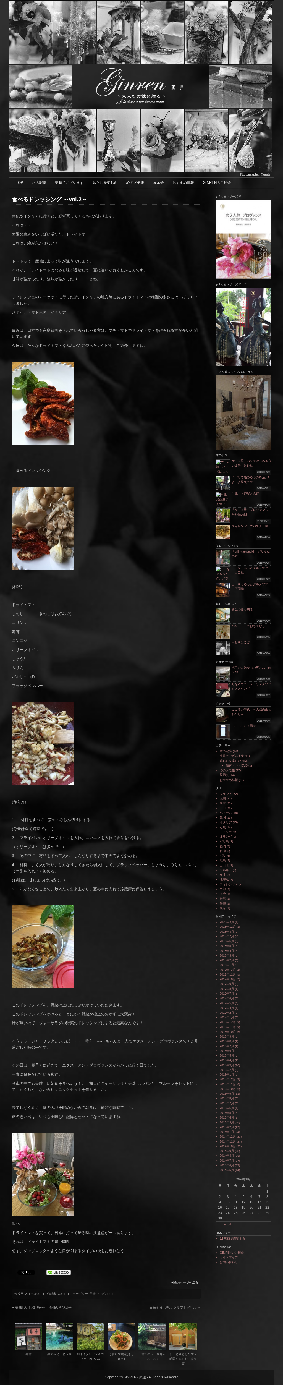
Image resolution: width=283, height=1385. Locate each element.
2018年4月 (227, 950)
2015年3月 (227, 1122)
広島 (223, 860)
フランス (226, 793)
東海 (223, 908)
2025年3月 (227, 922)
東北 (223, 874)
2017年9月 (227, 984)
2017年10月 (228, 979)
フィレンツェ (229, 884)
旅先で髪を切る (242, 609)
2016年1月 (227, 1074)
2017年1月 (227, 1017)
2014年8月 (227, 1155)
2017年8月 (227, 989)
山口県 (224, 865)
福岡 (223, 846)
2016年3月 (227, 1065)
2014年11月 (228, 1141)
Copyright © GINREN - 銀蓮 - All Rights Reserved (142, 1377)
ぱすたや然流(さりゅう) (121, 1356)
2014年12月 (228, 1136)
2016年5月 (227, 1055)
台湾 (223, 851)
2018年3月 (227, 955)
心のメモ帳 (135, 183)
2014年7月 (227, 1160)
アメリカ (226, 831)
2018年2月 (227, 960)
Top (270, 1372)
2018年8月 (227, 931)
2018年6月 (227, 941)
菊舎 (28, 1354)
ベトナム (226, 812)
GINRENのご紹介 (217, 183)
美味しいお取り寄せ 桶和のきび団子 (43, 1308)
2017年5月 (227, 1003)
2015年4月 (227, 1117)
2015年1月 (227, 1131)
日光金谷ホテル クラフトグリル (172, 1308)
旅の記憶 (39, 183)
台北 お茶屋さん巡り (247, 493)
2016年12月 (228, 1022)
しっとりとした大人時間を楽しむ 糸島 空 (183, 1358)
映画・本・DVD (237, 765)
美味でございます (69, 183)
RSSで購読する (234, 1238)
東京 (223, 803)
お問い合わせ (229, 1262)
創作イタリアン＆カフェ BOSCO (90, 1356)
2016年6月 (227, 1050)
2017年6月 (227, 998)
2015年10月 (228, 1089)
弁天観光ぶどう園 (59, 1354)
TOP (19, 183)
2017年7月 (227, 993)
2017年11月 (228, 974)
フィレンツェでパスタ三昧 (250, 526)
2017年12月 (228, 969)
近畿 (223, 827)
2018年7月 (227, 936)
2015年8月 (227, 1098)
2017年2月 (227, 1012)
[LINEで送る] (58, 1272)
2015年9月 (227, 1093)
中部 (223, 889)
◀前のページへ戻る (184, 1282)
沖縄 (223, 903)
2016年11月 (228, 1027)
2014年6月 (227, 1165)
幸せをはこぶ (241, 642)
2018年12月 (228, 926)
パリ (223, 855)
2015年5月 (227, 1112)
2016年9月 (227, 1036)
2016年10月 (228, 1031)
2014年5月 (227, 1170)
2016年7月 (227, 1046)
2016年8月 (227, 1041)
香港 (223, 898)
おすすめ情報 (183, 183)
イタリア (226, 822)
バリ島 (224, 841)
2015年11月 (228, 1084)
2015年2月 (227, 1127)
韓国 (223, 817)
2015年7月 (227, 1103)
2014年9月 (227, 1151)
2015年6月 (227, 1108)
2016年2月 (227, 1070)
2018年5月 (227, 945)
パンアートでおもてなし (250, 626)
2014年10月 (228, 1146)
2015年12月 (228, 1079)
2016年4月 (227, 1060)
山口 (223, 808)
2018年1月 (227, 964)
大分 (223, 893)
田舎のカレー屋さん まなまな (152, 1356)
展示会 (158, 183)
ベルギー (226, 870)
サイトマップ (229, 1257)
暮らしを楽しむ (105, 183)
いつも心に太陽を (244, 725)
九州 (223, 798)
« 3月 (227, 1224)
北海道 (224, 879)
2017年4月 (227, 1008)
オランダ (226, 836)
